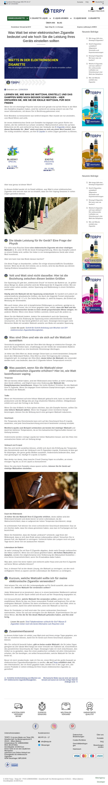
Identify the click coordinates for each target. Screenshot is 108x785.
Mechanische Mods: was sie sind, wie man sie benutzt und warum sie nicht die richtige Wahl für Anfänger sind (60, 680)
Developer (101, 782)
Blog (59, 23)
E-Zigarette (94, 18)
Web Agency (100, 778)
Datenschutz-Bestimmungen (78, 735)
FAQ (87, 2)
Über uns (50, 23)
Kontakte (80, 2)
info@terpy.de (46, 741)
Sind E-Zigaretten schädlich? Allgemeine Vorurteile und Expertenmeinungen (96, 48)
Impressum (77, 749)
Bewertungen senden (99, 746)
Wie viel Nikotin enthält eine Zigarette (94, 80)
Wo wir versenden (12, 4)
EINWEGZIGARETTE (16, 18)
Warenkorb (100, 9)
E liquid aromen (60, 18)
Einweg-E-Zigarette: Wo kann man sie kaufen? (96, 58)
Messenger (45, 745)
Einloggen (92, 11)
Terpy (55, 662)
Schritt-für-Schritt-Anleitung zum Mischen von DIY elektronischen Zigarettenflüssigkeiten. (22, 679)
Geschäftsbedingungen (80, 744)
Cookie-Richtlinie (79, 740)
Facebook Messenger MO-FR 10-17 (18, 2)
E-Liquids (41, 131)
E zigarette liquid (39, 18)
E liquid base (80, 18)
